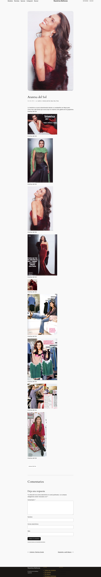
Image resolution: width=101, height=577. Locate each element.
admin (39, 101)
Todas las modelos (50, 570)
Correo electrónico (33, 524)
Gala (52, 101)
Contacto (63, 574)
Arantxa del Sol (46, 101)
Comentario (31, 500)
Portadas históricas (50, 576)
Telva (57, 101)
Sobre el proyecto (65, 570)
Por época (47, 574)
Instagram (63, 572)
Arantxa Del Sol (32, 466)
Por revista (48, 572)
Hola (54, 101)
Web (29, 531)
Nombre (30, 517)
